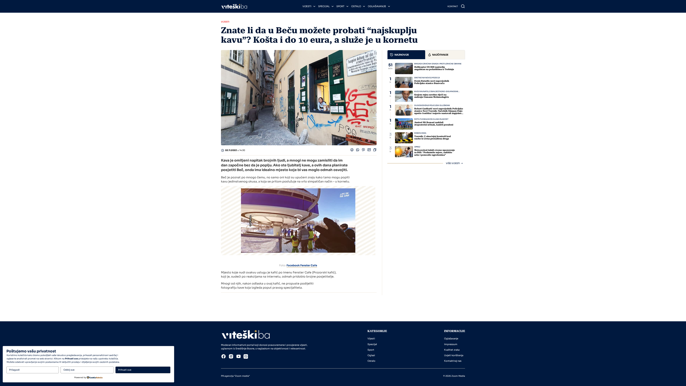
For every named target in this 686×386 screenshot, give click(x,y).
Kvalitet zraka (451, 349)
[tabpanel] (426, 113)
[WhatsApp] (357, 150)
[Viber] (363, 150)
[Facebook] (352, 150)
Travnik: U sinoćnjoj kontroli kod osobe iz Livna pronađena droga (432, 137)
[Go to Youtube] (238, 357)
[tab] (406, 54)
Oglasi (371, 355)
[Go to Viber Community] (245, 357)
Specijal (324, 6)
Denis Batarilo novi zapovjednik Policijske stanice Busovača (431, 82)
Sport (340, 6)
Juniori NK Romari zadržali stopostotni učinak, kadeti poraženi (433, 123)
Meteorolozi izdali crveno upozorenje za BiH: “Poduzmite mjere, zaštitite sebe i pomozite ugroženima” (434, 152)
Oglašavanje (377, 6)
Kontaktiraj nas (452, 360)
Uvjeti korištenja (453, 355)
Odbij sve (68, 369)
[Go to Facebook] (223, 357)
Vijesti (306, 6)
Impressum (450, 344)
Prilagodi (14, 369)
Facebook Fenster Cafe (302, 265)
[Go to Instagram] (230, 357)
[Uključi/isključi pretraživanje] (463, 6)
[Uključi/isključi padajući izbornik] (314, 6)
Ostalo (356, 6)
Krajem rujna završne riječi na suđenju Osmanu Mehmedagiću (431, 95)
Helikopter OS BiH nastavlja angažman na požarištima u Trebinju (434, 68)
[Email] (369, 150)
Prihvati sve (124, 369)
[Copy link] (375, 150)
